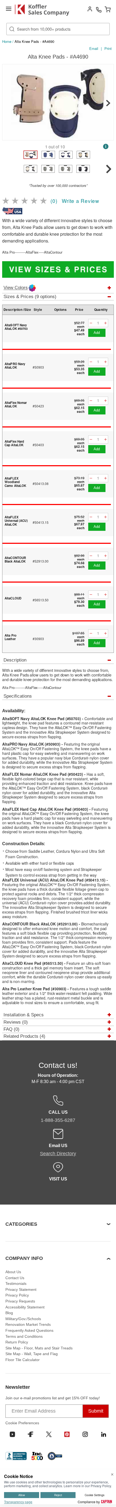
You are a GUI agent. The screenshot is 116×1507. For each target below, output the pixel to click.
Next (108, 103)
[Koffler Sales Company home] (44, 10)
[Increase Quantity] (105, 323)
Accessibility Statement (25, 1307)
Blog (9, 1313)
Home (6, 41)
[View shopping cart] (108, 9)
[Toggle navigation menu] (8, 9)
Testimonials (15, 1283)
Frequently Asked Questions (29, 1330)
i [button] (105, 146)
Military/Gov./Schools (23, 1319)
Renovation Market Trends (28, 1324)
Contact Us (14, 1278)
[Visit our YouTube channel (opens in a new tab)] (12, 1434)
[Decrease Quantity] (91, 323)
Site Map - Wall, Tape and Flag (31, 1354)
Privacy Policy (17, 1295)
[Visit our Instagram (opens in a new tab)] (85, 1434)
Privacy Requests (20, 1301)
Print (108, 48)
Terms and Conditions (24, 1336)
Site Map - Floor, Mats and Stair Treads (39, 1348)
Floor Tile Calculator (22, 1360)
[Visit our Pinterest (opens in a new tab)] (67, 1434)
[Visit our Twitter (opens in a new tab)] (49, 1434)
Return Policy (16, 1342)
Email (93, 48)
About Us (13, 1272)
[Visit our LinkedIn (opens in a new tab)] (103, 1434)
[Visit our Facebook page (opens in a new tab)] (30, 1434)
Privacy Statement (20, 1289)
